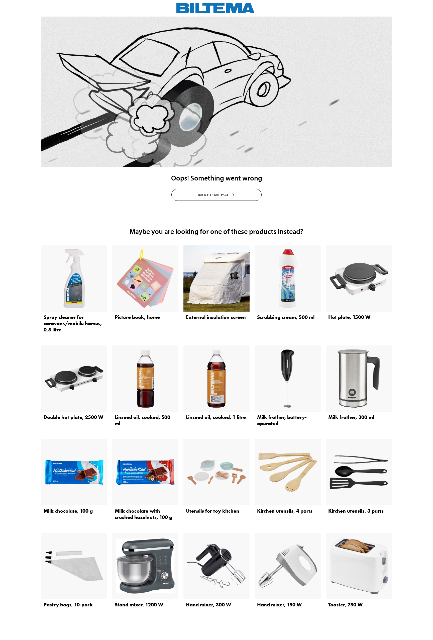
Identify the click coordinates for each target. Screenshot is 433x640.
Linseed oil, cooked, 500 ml (142, 420)
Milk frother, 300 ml (351, 417)
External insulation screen (216, 317)
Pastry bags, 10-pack (68, 604)
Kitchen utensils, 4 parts (284, 511)
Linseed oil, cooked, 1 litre (216, 417)
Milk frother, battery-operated (282, 420)
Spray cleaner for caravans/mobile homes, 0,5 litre (73, 323)
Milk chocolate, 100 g (68, 511)
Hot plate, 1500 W (349, 317)
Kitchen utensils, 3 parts (356, 511)
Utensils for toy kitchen (212, 511)
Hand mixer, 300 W (208, 604)
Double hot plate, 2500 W (73, 417)
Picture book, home (137, 317)
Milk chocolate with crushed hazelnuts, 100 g (143, 514)
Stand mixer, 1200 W (139, 604)
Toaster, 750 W (345, 604)
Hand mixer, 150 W (279, 604)
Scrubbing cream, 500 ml (285, 317)
